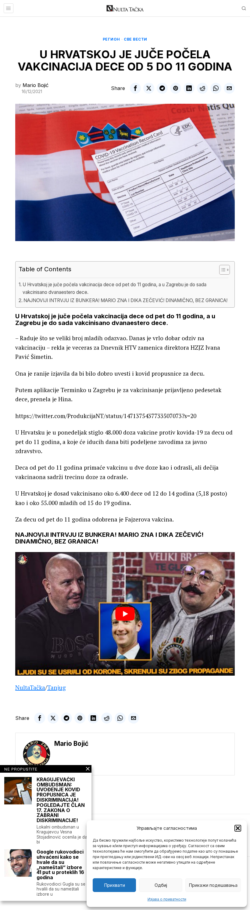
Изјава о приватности (167, 899)
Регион (111, 39)
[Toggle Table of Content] (221, 270)
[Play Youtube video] (125, 614)
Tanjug (56, 687)
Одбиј (161, 885)
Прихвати (114, 885)
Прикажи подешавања (213, 885)
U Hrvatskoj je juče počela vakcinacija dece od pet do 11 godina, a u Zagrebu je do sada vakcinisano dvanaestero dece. (114, 288)
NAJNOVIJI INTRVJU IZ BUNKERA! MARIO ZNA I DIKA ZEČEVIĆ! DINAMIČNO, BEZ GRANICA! (125, 300)
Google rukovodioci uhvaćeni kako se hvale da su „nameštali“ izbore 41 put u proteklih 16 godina (60, 864)
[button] (238, 828)
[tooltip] (135, 88)
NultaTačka (30, 687)
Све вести (135, 39)
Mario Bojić (35, 85)
